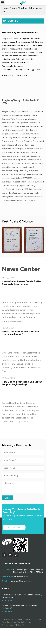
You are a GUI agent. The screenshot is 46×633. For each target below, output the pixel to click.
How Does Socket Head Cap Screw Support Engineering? (22, 383)
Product (13, 8)
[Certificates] (12, 240)
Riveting (23, 8)
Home (5, 8)
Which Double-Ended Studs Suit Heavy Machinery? (20, 333)
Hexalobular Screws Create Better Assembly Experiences (22, 282)
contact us (14, 527)
